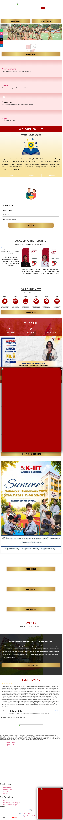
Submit (31, 225)
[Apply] (4, 114)
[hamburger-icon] (43, 8)
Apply (4, 118)
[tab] (10, 175)
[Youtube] (1, 42)
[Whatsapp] (1, 30)
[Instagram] (1, 33)
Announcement (9, 69)
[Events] (4, 81)
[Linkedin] (1, 45)
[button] (3, 264)
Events (5, 85)
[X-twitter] (1, 39)
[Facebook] (1, 36)
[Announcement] (4, 64)
